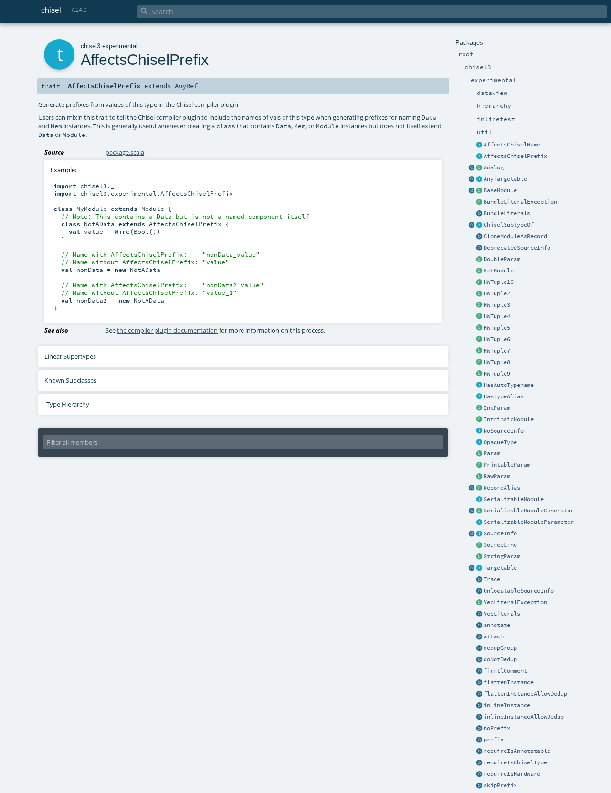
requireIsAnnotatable (517, 751)
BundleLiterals (507, 213)
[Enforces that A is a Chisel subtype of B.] (479, 225)
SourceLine (500, 545)
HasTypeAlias (504, 396)
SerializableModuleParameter (529, 522)
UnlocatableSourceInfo (519, 590)
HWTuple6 (497, 339)
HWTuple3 (497, 305)
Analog (494, 167)
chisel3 (90, 46)
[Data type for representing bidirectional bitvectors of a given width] (479, 168)
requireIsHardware (512, 774)
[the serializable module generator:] (479, 511)
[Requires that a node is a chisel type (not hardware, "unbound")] (479, 763)
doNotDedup (500, 659)
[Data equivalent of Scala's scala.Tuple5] (479, 328)
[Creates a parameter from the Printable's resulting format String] (479, 465)
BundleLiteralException (520, 201)
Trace (492, 579)
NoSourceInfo (504, 431)
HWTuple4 (497, 316)
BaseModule (500, 190)
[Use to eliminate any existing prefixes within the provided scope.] (479, 728)
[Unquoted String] (479, 476)
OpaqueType (500, 442)
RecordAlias (502, 487)
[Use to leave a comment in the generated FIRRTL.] (479, 671)
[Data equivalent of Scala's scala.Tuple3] (479, 305)
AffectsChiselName (512, 144)
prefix (494, 739)
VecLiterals (502, 613)
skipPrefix (500, 785)
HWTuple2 (497, 293)
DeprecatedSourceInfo (517, 247)
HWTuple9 (497, 373)
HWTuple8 (497, 362)
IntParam (497, 408)
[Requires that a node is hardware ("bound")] (479, 774)
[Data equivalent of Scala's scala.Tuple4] (479, 317)
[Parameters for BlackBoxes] (479, 454)
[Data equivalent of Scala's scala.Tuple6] (479, 340)
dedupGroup (500, 648)
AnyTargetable (505, 179)
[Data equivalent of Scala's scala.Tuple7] (479, 351)
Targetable (500, 567)
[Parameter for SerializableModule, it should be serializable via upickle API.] (479, 522)
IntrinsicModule (509, 419)
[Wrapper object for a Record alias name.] (479, 488)
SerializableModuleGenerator (529, 510)
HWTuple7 (497, 350)
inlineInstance (507, 705)
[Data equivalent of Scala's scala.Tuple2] (479, 294)
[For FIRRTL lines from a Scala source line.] (479, 545)
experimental (119, 46)
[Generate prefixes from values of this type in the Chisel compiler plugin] (479, 156)
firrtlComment (505, 671)
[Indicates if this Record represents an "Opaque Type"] (479, 443)
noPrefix (497, 728)
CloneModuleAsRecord (515, 236)
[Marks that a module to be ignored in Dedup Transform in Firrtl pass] (479, 660)
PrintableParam (507, 464)
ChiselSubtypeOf (509, 224)
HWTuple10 (499, 282)
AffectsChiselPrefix (515, 156)
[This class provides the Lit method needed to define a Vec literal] (479, 614)
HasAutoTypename (509, 385)
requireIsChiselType (515, 762)
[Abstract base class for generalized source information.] (479, 534)
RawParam (497, 476)
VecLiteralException (515, 602)
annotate (497, 625)
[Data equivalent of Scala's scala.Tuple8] (479, 362)
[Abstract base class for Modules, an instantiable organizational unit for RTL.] (479, 191)
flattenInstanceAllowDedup (525, 693)
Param (492, 453)
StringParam (502, 556)
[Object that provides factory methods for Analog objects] (471, 168)
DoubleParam (502, 259)
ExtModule (499, 270)
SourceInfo (500, 533)
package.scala (124, 152)
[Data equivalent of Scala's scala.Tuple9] (479, 282)
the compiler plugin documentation (167, 330)
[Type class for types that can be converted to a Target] (479, 568)
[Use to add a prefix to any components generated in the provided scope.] (479, 740)
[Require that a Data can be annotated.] (479, 751)
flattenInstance (509, 682)
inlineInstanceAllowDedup (524, 716)
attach (494, 636)
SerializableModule (514, 499)
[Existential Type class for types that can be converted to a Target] (479, 179)
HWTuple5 (497, 327)
